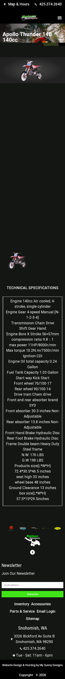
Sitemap (32, 619)
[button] (59, 17)
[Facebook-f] (32, 552)
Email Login (46, 611)
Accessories (41, 604)
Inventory (21, 604)
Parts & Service (22, 611)
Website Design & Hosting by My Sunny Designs (32, 665)
